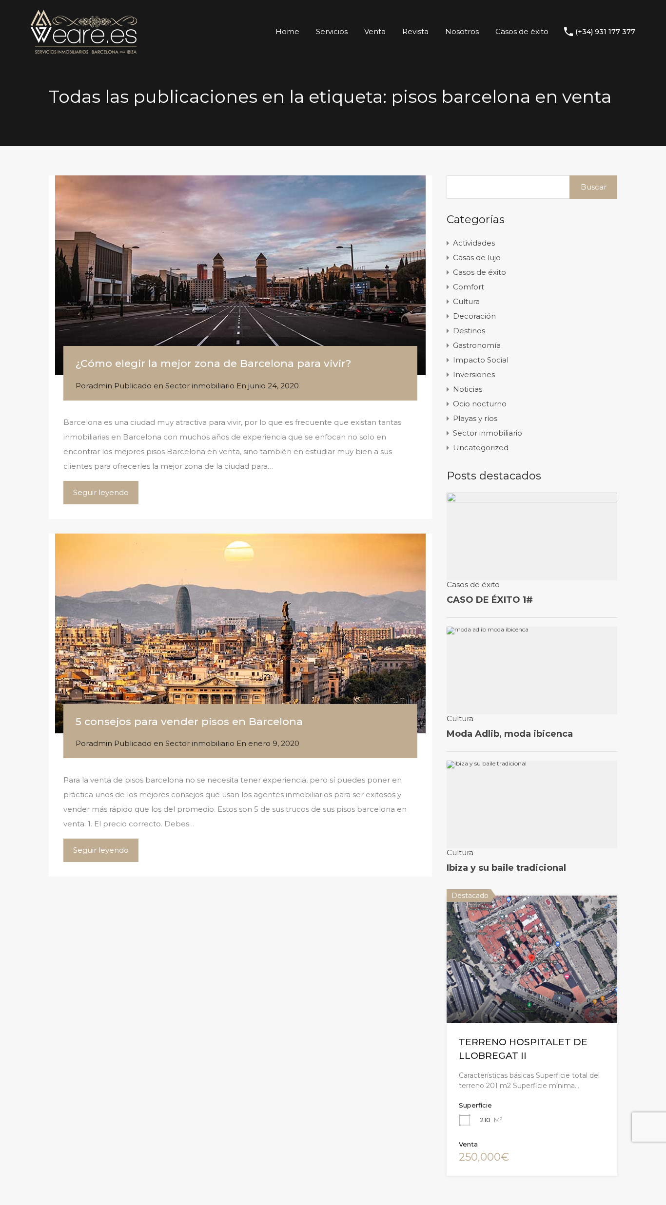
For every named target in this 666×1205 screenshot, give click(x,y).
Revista (415, 31)
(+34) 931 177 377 (605, 32)
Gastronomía (477, 345)
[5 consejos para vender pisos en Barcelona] (240, 633)
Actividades (474, 243)
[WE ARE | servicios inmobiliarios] (84, 49)
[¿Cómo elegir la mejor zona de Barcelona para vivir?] (240, 275)
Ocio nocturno (480, 403)
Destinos (469, 330)
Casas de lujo (477, 257)
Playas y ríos (475, 418)
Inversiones (474, 374)
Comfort (468, 286)
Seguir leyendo (101, 492)
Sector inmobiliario (200, 385)
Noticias (467, 389)
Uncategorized (481, 447)
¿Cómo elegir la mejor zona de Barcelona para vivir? (213, 363)
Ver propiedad (532, 997)
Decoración (474, 316)
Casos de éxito (521, 31)
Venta (375, 31)
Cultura (466, 301)
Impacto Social (481, 359)
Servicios (332, 31)
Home (287, 31)
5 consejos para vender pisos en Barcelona (189, 721)
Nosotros (462, 31)
